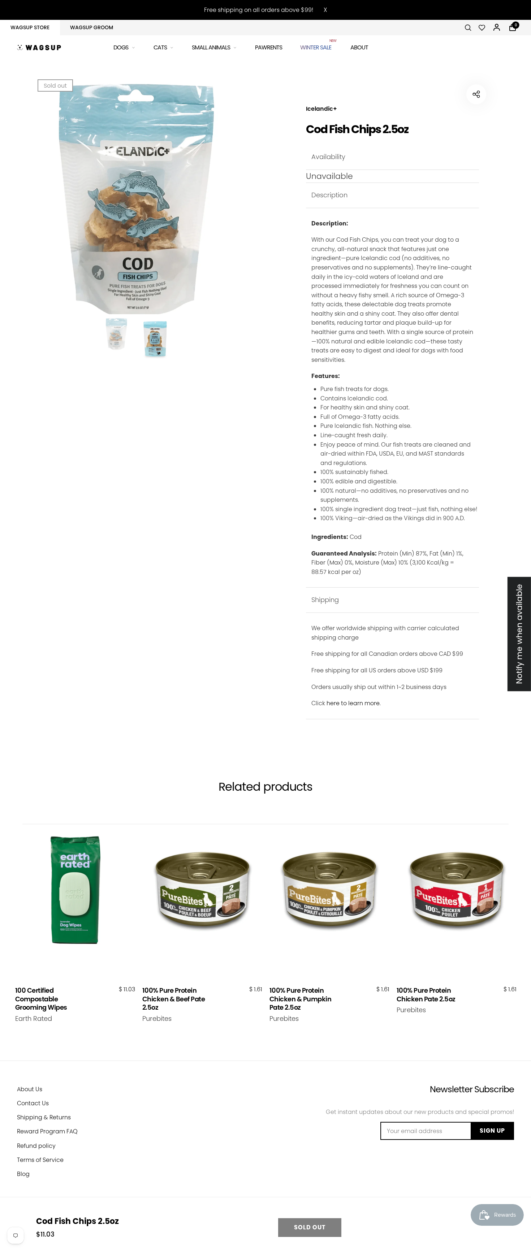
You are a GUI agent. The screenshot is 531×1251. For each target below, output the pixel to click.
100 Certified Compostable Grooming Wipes (41, 998)
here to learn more (353, 703)
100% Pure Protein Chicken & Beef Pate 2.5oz (173, 998)
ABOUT (359, 47)
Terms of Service (40, 1160)
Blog (23, 1174)
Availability (328, 156)
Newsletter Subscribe (472, 1089)
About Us (29, 1089)
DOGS (120, 47)
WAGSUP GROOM (91, 27)
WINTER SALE (316, 46)
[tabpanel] (135, 200)
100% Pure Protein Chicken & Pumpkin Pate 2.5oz (300, 998)
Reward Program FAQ (47, 1131)
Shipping (325, 599)
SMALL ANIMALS (211, 47)
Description (329, 194)
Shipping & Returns (44, 1117)
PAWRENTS (268, 47)
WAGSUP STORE (29, 27)
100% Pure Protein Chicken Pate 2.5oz (426, 994)
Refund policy (36, 1146)
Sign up (492, 1131)
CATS (160, 47)
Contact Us (33, 1103)
